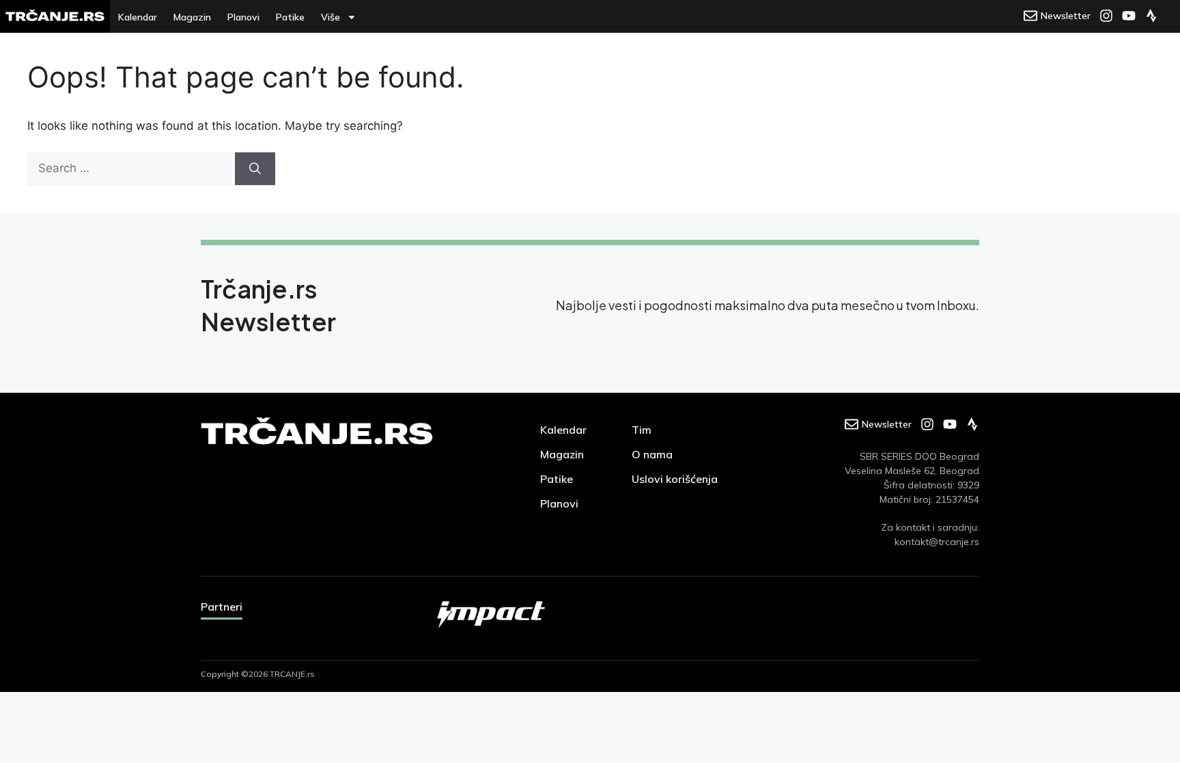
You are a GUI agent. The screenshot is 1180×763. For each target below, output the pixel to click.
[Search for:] (131, 168)
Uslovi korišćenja (675, 479)
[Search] (255, 168)
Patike (290, 17)
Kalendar (137, 17)
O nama (652, 454)
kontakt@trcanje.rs (937, 542)
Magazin (192, 17)
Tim (641, 429)
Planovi (243, 17)
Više (330, 17)
